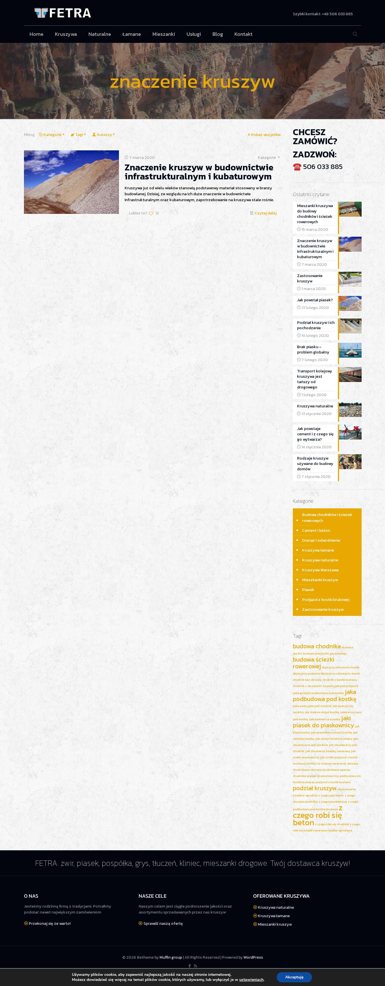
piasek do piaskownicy (323, 776)
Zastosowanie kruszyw (323, 609)
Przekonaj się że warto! (49, 923)
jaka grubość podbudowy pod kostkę (318, 693)
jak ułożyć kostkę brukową (333, 738)
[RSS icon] (195, 966)
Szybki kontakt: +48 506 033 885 (323, 14)
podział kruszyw (315, 788)
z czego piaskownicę (332, 801)
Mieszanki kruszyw (275, 924)
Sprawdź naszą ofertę (163, 923)
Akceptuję (294, 977)
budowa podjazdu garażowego (325, 653)
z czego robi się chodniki (332, 824)
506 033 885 (323, 166)
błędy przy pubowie (306, 673)
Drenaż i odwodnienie (321, 540)
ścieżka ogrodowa (340, 830)
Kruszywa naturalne (320, 560)
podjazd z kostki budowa (333, 782)
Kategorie (52, 135)
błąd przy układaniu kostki (340, 667)
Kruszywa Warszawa (320, 570)
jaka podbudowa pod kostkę (325, 695)
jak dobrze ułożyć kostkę (322, 712)
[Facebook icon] (189, 966)
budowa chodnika (317, 646)
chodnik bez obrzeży (307, 679)
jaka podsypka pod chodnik (312, 706)
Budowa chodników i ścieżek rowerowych (327, 518)
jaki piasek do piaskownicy (323, 721)
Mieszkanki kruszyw (320, 580)
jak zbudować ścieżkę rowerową (327, 751)
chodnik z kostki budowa (339, 679)
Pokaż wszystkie (266, 135)
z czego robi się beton (318, 815)
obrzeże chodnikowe (325, 769)
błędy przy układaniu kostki (340, 673)
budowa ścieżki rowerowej (313, 663)
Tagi (79, 135)
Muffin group (171, 957)
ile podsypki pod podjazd (340, 686)
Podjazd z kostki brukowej (325, 600)
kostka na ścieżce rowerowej (326, 763)
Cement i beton (316, 530)
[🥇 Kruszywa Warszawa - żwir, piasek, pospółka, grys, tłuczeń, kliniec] (62, 12)
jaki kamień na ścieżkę (324, 719)
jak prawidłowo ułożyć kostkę (331, 732)
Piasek (308, 590)
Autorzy (104, 135)
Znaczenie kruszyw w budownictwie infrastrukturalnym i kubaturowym (199, 172)
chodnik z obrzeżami (307, 686)
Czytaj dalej (265, 213)
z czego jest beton (331, 795)
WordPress (253, 957)
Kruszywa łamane (318, 550)
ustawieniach (251, 979)
